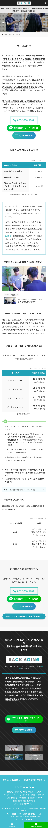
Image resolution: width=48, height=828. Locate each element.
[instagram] (21, 787)
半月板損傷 (23, 798)
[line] (24, 787)
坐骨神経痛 (31, 801)
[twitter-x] (18, 787)
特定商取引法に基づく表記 (24, 792)
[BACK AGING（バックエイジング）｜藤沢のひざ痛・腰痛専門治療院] (24, 3)
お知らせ (34, 795)
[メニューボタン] (3, 3)
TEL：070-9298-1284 (24, 819)
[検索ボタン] (45, 3)
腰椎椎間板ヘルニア (35, 798)
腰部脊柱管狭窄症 (19, 801)
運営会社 (10, 792)
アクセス (41, 795)
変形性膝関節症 (11, 798)
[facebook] (15, 787)
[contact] (33, 787)
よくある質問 (24, 795)
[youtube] (27, 787)
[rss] (30, 787)
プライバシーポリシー (11, 795)
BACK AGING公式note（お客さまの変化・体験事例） (24, 780)
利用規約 (38, 792)
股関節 (8, 235)
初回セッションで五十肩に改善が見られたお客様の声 (30, 300)
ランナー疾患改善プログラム (24, 804)
